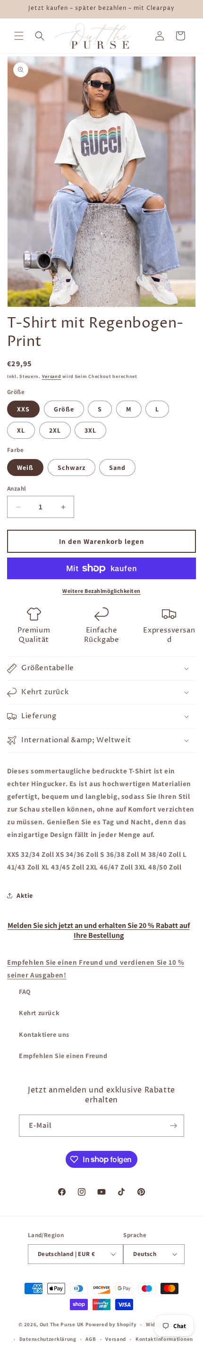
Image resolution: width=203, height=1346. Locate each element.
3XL (90, 430)
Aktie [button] (25, 895)
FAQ (25, 991)
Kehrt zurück (39, 1013)
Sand (117, 467)
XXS (23, 409)
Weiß (25, 467)
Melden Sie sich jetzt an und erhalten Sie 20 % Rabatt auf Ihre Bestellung (99, 930)
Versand (51, 376)
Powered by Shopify (111, 1324)
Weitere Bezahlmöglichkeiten (101, 590)
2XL (55, 430)
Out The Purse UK (62, 1324)
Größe (64, 409)
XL (21, 430)
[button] (18, 35)
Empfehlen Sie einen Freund (63, 1055)
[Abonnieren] (173, 1126)
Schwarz (71, 467)
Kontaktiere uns (44, 1034)
